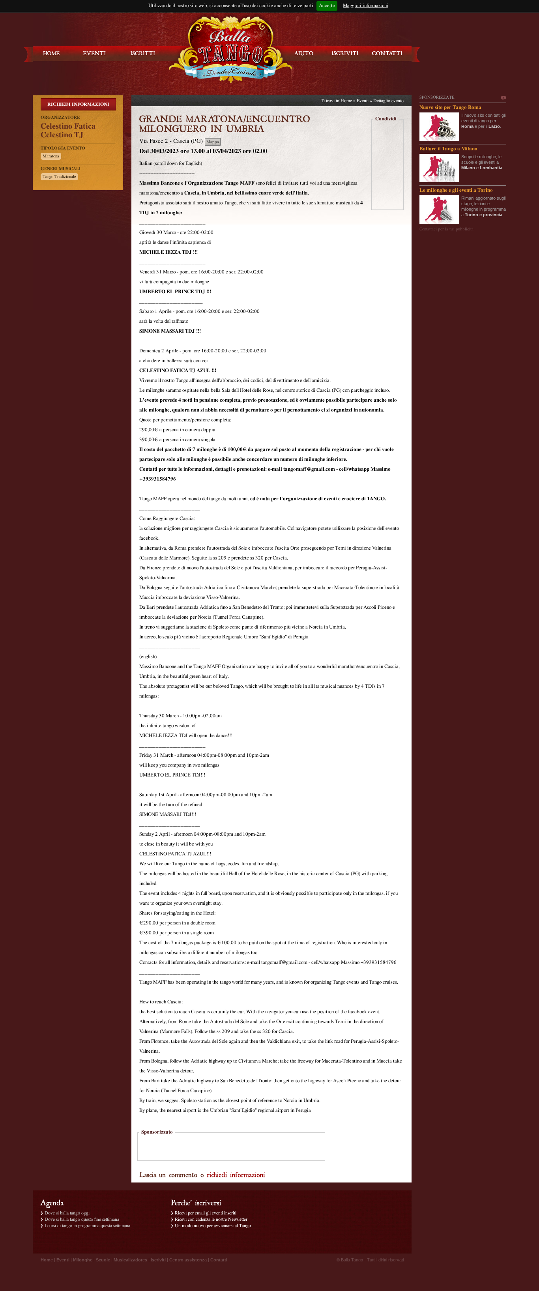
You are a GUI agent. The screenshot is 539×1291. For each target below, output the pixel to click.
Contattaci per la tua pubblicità (446, 229)
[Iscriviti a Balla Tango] (345, 53)
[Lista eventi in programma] (94, 53)
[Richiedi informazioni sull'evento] (236, 1174)
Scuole (103, 1259)
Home (346, 100)
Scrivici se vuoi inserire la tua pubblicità (503, 98)
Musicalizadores (130, 1259)
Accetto (327, 5)
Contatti (218, 1259)
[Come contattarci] (387, 53)
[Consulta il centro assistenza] (304, 53)
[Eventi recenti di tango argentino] (52, 53)
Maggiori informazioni (365, 5)
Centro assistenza (188, 1259)
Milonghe (82, 1259)
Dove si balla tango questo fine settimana (82, 1219)
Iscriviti (158, 1259)
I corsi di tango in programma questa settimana (87, 1225)
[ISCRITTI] (143, 53)
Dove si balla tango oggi (67, 1213)
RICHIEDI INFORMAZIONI (78, 104)
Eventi (363, 100)
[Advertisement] (231, 1147)
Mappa (212, 142)
